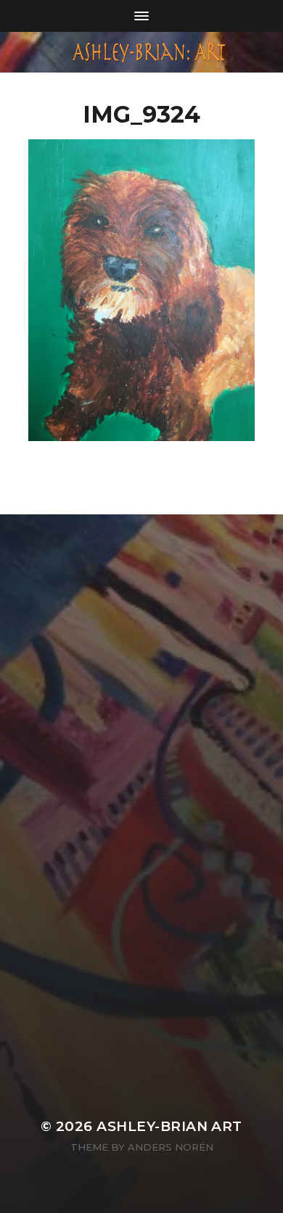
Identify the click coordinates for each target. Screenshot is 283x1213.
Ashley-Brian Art (169, 1126)
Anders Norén (170, 1147)
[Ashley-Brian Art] (142, 52)
